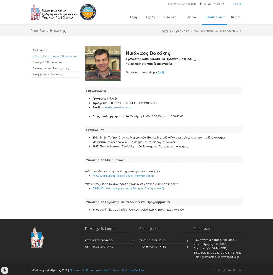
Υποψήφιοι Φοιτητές (152, 246)
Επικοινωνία (172, 3)
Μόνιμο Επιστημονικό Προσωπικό (216, 31)
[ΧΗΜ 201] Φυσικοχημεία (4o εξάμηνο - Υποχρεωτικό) (128, 188)
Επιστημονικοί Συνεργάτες (50, 68)
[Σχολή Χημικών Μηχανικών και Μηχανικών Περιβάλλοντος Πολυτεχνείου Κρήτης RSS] (223, 3)
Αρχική (166, 31)
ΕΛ (234, 4)
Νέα (234, 17)
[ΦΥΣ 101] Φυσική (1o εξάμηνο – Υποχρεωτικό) (123, 176)
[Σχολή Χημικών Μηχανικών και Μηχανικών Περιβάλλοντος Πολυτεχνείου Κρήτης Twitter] (205, 3)
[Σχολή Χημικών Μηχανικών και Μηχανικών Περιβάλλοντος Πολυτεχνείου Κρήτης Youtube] (209, 3)
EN (240, 4)
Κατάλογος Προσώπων (99, 240)
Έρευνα (191, 17)
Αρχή (133, 17)
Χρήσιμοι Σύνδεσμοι (152, 240)
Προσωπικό (214, 17)
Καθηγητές (39, 50)
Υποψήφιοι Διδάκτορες (48, 74)
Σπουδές (170, 17)
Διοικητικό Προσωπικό (47, 62)
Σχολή (150, 17)
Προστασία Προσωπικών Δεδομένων (94, 270)
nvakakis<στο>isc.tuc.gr (116, 107)
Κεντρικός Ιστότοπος (99, 246)
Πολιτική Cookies (133, 270)
